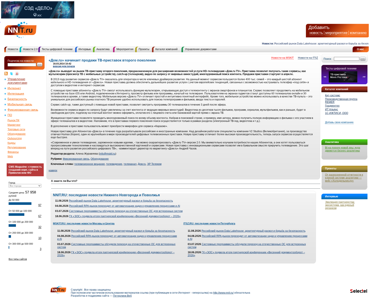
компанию (358, 33)
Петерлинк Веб (122, 295)
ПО (10, 115)
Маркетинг (14, 124)
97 (39, 205)
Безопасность (17, 99)
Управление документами (201, 49)
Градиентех (332, 105)
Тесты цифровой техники (57, 49)
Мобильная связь (20, 104)
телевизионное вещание (89, 164)
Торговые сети (16, 129)
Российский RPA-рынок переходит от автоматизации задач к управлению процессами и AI (124, 205)
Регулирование (17, 147)
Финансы (13, 151)
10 (39, 238)
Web (10, 156)
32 (39, 227)
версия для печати (64, 66)
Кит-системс (332, 95)
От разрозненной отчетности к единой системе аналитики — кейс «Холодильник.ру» (344, 177)
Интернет (14, 88)
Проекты (144, 49)
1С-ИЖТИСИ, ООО (336, 113)
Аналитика (103, 49)
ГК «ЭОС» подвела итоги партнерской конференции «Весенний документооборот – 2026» (125, 216)
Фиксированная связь (23, 109)
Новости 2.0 (30, 49)
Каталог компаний (166, 49)
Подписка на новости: (21, 60)
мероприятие (336, 33)
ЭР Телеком (154, 164)
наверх (53, 170)
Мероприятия (124, 49)
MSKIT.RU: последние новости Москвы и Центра (84, 223)
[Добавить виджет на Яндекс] (17, 73)
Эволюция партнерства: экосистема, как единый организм (340, 205)
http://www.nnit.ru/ (223, 292)
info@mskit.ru (107, 153)
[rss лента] (7, 73)
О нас (360, 49)
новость (316, 33)
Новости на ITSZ (308, 57)
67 (39, 216)
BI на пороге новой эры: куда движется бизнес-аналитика (342, 149)
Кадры (12, 142)
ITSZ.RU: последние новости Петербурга (209, 223)
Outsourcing (15, 138)
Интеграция (16, 93)
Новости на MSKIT (282, 57)
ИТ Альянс (331, 109)
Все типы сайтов (18, 259)
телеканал (130, 164)
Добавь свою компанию (339, 122)
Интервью (85, 49)
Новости (13, 49)
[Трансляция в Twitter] (13, 73)
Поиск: (328, 58)
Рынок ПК (13, 120)
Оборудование (17, 133)
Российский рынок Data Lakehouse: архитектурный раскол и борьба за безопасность (121, 200)
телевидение (114, 164)
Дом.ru (142, 164)
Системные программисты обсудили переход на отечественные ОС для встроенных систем (126, 211)
